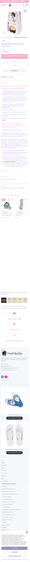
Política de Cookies (6, 559)
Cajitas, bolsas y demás (8, 489)
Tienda (3, 462)
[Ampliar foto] (3, 32)
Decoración (4, 465)
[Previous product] (2, 40)
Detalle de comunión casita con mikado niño (7, 213)
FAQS (2, 467)
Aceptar (14, 548)
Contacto (3, 470)
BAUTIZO (3, 476)
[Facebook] (2, 377)
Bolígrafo (4, 486)
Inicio (2, 37)
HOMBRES (4, 527)
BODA (2, 478)
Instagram (12, 161)
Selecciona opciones (14, 418)
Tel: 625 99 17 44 (7, 366)
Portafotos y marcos (7, 517)
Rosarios (4, 522)
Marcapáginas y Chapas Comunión (11, 509)
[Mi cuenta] (23, 5)
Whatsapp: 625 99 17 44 (9, 370)
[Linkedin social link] (11, 77)
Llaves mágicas (6, 507)
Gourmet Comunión (7, 499)
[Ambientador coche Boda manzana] (21, 204)
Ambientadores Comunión (20, 37)
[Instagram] (6, 377)
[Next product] (5, 40)
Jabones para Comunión (8, 501)
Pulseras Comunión (7, 519)
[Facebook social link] (7, 77)
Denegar (14, 552)
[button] (26, 532)
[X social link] (9, 77)
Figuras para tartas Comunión (10, 494)
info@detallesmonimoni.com (10, 368)
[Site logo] (14, 5)
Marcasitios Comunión (8, 512)
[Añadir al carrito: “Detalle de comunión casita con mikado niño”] (12, 199)
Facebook (6, 161)
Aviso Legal (24, 559)
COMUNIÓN (8, 37)
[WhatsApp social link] (13, 77)
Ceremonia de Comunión (8, 491)
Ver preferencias (14, 556)
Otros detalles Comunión (8, 514)
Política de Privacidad (16, 559)
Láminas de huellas (7, 504)
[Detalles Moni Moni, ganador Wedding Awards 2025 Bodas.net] (14, 293)
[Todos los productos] (4, 40)
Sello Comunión (6, 525)
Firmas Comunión (6, 496)
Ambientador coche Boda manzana (20, 213)
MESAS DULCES (5, 530)
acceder (7, 188)
